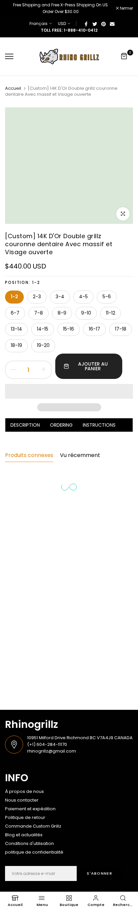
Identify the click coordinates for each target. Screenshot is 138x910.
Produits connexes (29, 455)
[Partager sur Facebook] (86, 23)
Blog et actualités (24, 835)
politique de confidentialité (34, 852)
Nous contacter (22, 800)
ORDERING (61, 425)
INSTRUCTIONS (99, 425)
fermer (126, 8)
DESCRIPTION (25, 425)
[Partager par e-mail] (112, 23)
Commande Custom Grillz (33, 826)
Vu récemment (80, 455)
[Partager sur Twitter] (94, 23)
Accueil (13, 88)
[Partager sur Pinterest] (103, 23)
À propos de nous (24, 791)
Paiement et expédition (30, 809)
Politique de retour (25, 817)
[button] (69, 391)
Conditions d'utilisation (29, 843)
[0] (124, 56)
